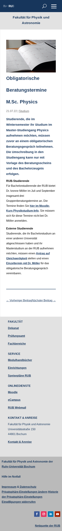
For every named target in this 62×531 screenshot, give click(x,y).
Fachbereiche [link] (17, 343)
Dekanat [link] (13, 328)
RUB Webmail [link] (17, 407)
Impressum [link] (9, 486)
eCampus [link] (14, 399)
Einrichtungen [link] (17, 367)
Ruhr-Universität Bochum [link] (18, 466)
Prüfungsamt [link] (16, 335)
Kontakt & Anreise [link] (20, 441)
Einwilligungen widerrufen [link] (19, 501)
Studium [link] (24, 111)
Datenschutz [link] (27, 486)
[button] (54, 6)
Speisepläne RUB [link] (19, 375)
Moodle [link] (13, 392)
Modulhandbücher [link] (20, 360)
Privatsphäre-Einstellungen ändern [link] (24, 491)
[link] (8, 6)
